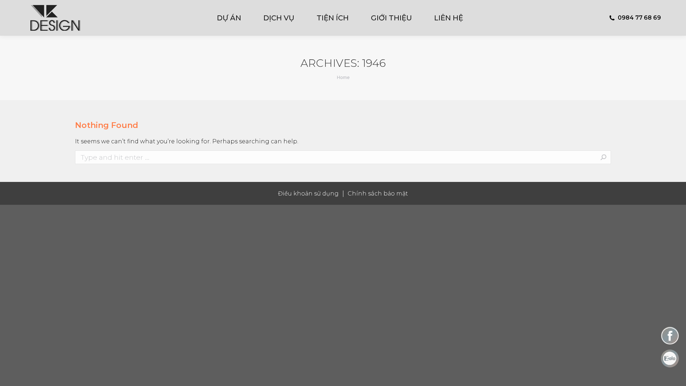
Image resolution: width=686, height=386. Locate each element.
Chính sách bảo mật (378, 193)
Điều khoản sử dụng (308, 193)
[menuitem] (233, 17)
